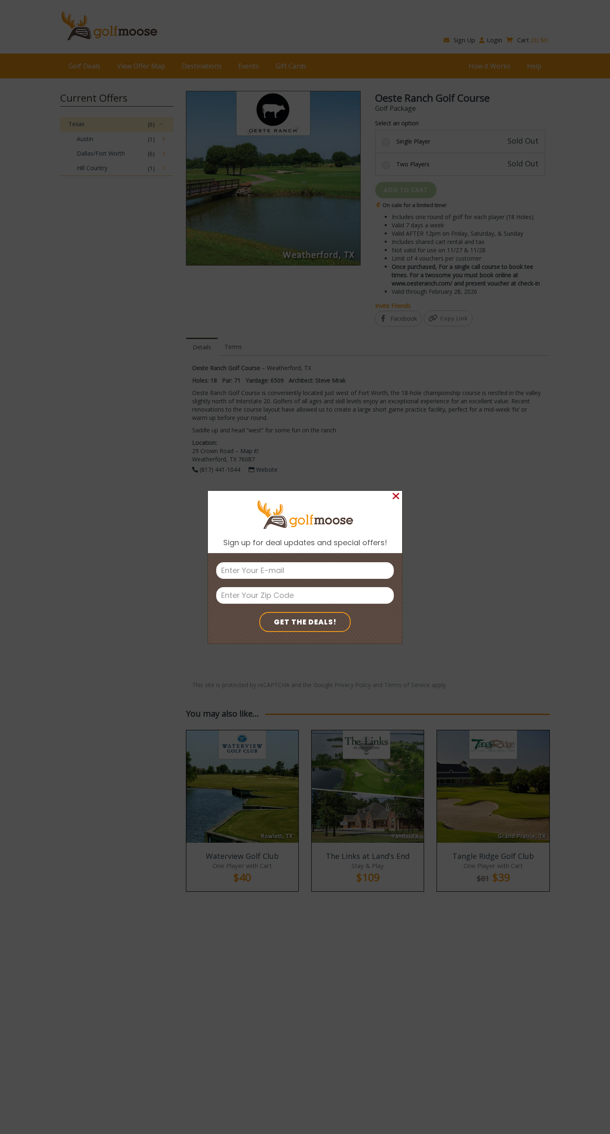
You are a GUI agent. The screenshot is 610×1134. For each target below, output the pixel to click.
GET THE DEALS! (305, 622)
